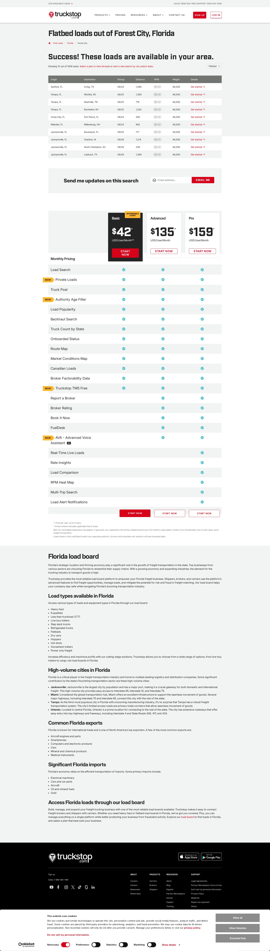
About (157, 15)
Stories (169, 898)
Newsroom (135, 889)
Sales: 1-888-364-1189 (58, 880)
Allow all (237, 917)
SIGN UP (200, 15)
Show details (169, 944)
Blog (168, 885)
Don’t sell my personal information (206, 889)
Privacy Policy (197, 893)
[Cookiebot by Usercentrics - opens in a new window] (26, 945)
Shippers (153, 889)
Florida (70, 43)
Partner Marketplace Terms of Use (206, 885)
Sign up (51, 874)
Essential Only (238, 938)
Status (194, 906)
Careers (134, 881)
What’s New (135, 893)
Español (169, 889)
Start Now (125, 253)
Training (170, 906)
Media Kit (195, 898)
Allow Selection (237, 928)
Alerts (169, 881)
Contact (133, 885)
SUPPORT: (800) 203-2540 (209, 3)
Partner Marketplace (175, 893)
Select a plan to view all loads (95, 66)
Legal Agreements (199, 881)
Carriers (153, 881)
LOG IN (216, 15)
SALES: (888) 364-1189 (184, 3)
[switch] (96, 944)
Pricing (120, 15)
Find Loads (58, 43)
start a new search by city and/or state (133, 66)
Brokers (153, 885)
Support (169, 902)
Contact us (177, 15)
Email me (203, 180)
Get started (196, 86)
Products (101, 15)
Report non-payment (200, 902)
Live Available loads (59, 3)
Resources (138, 15)
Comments (156, 185)
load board (187, 816)
